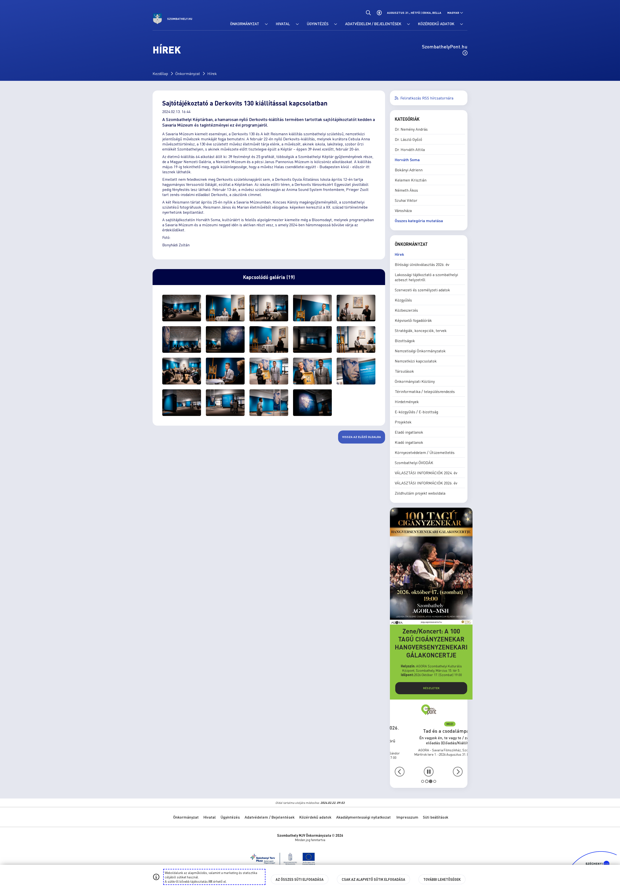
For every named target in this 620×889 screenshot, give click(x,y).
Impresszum (407, 817)
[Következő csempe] (458, 771)
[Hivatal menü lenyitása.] (297, 24)
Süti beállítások (435, 817)
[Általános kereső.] (368, 12)
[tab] (423, 781)
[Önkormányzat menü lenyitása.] (266, 24)
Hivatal (209, 817)
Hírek (212, 73)
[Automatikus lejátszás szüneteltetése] (429, 771)
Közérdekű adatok (315, 817)
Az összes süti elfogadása (300, 879)
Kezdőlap (160, 73)
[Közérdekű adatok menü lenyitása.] (461, 24)
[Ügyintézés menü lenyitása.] (335, 24)
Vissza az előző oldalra (361, 437)
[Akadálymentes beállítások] (379, 12)
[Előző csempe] (399, 771)
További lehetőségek (442, 879)
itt (210, 881)
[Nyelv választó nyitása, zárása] (455, 12)
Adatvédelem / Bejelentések (269, 817)
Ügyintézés (230, 817)
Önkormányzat (187, 73)
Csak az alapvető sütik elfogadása (373, 879)
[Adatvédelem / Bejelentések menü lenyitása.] (408, 24)
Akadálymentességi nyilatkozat (363, 817)
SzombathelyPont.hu (444, 46)
